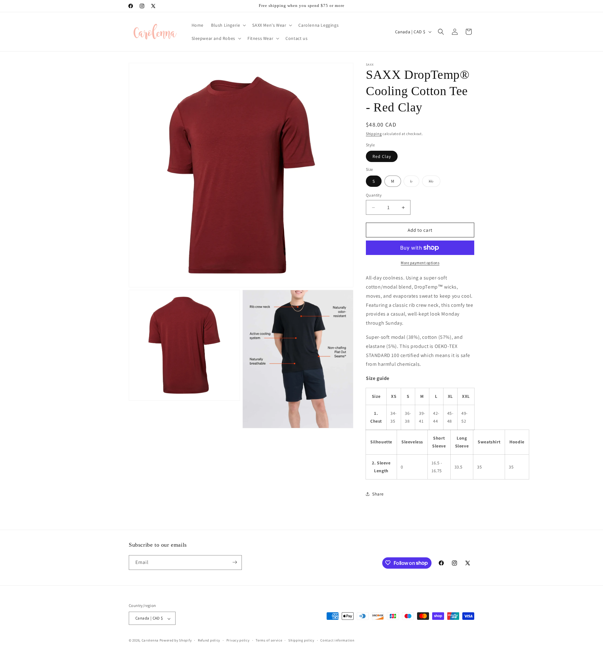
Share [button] (378, 494)
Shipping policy (301, 640)
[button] (227, 25)
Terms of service (269, 640)
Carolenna (150, 640)
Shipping (374, 133)
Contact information (337, 640)
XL (434, 182)
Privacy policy (238, 640)
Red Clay (381, 156)
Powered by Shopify (176, 640)
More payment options (420, 262)
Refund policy (209, 640)
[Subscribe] (235, 562)
